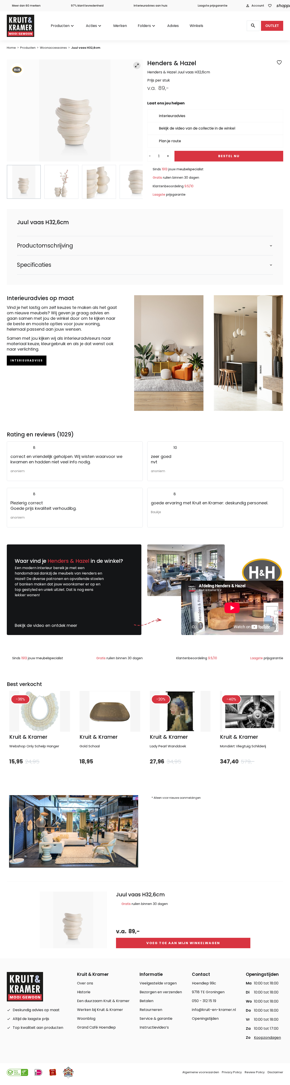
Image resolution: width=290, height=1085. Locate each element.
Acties (91, 25)
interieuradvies (26, 360)
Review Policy (255, 1072)
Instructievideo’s (154, 1027)
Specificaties (34, 265)
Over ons (85, 983)
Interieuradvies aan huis (150, 5)
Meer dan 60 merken (26, 5)
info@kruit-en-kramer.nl (214, 1009)
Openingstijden (205, 1018)
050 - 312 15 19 (204, 1000)
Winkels (196, 25)
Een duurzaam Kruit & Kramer (103, 1000)
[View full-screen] (136, 65)
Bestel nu (228, 156)
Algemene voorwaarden (200, 1072)
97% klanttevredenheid (87, 5)
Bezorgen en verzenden (161, 992)
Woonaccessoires (53, 48)
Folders (144, 25)
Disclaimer (275, 1072)
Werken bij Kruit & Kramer (100, 1009)
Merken (120, 25)
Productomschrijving (45, 245)
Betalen (146, 1000)
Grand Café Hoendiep (96, 1027)
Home (11, 48)
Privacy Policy (232, 1072)
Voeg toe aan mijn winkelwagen (183, 943)
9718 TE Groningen (208, 992)
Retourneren (151, 1009)
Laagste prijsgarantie (212, 5)
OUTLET (272, 25)
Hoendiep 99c (204, 983)
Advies (173, 25)
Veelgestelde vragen (158, 983)
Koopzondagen (267, 1037)
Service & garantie (156, 1018)
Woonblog (86, 1018)
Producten (60, 25)
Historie (83, 992)
